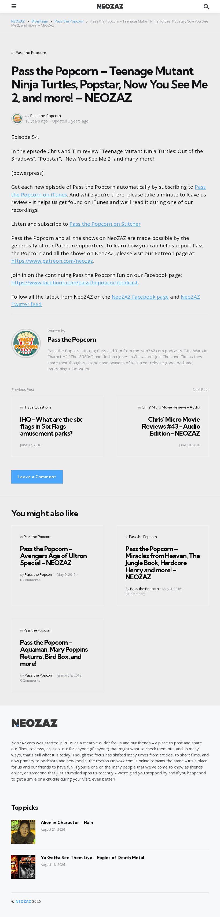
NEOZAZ (23, 901)
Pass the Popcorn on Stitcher (105, 223)
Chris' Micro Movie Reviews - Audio (171, 407)
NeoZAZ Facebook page (140, 296)
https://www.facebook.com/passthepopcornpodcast (74, 282)
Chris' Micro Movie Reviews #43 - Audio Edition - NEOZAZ (171, 426)
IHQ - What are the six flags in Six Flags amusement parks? (51, 426)
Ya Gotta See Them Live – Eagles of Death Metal (92, 857)
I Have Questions (37, 407)
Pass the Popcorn (31, 52)
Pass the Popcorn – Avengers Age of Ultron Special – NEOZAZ (53, 556)
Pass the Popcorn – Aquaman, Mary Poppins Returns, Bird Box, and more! (54, 652)
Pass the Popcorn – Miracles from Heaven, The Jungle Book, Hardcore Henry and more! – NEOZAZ (163, 563)
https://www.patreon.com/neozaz (52, 260)
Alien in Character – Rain (67, 822)
